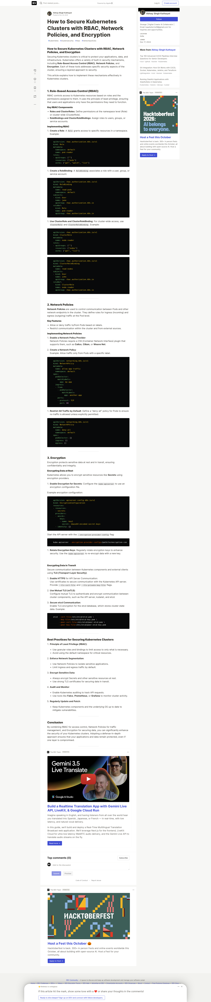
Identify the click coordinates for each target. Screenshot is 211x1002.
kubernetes (53, 41)
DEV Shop (175, 983)
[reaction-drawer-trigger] (35, 71)
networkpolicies (89, 41)
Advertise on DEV (98, 983)
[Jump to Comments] (34, 80)
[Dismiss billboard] (181, 986)
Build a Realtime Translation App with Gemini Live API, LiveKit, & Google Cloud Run (87, 808)
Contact (147, 983)
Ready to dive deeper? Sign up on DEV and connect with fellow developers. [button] (71, 998)
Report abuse (96, 880)
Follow (159, 19)
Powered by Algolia (104, 3)
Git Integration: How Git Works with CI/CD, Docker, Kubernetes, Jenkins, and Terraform (158, 70)
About (140, 983)
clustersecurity (67, 41)
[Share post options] (35, 104)
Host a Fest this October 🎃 (69, 943)
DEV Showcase (130, 983)
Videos (60, 983)
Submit (56, 873)
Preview (68, 873)
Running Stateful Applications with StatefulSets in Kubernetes (154, 82)
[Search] (41, 3)
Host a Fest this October (155, 137)
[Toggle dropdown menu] (128, 752)
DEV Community (72, 980)
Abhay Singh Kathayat (62, 13)
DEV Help (86, 983)
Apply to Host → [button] (56, 961)
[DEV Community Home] (34, 3)
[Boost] (34, 96)
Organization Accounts (114, 983)
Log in (157, 3)
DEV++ (53, 983)
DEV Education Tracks (73, 983)
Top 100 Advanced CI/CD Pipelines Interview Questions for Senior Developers (158, 58)
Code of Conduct (82, 880)
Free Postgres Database (161, 983)
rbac (77, 41)
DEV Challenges (42, 983)
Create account (170, 3)
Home (33, 983)
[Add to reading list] (34, 88)
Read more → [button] (54, 843)
